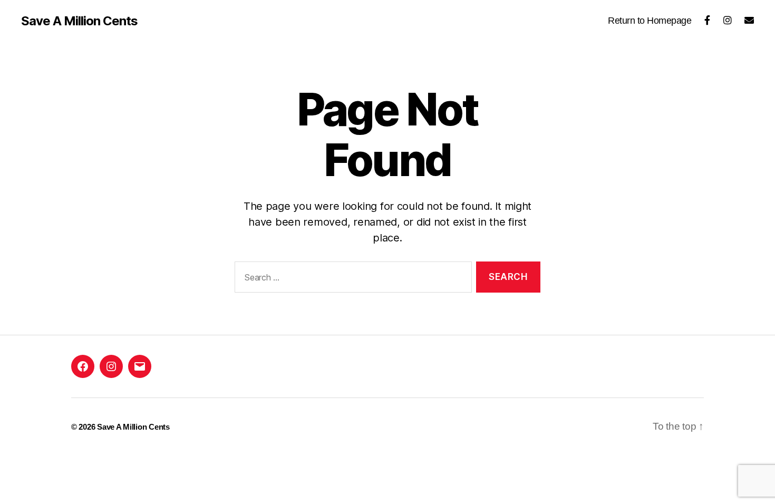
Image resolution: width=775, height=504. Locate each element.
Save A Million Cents (79, 21)
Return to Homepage (649, 20)
